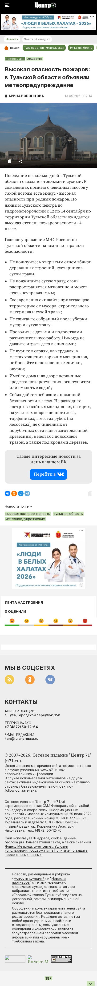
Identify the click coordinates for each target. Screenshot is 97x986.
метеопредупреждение (25, 519)
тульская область (68, 514)
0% (12, 620)
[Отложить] (9, 161)
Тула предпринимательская (44, 47)
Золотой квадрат (37, 39)
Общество (35, 58)
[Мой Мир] (21, 493)
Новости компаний (29, 878)
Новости (12, 39)
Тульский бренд (81, 47)
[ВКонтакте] (7, 493)
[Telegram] (27, 493)
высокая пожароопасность (27, 514)
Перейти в (45, 474)
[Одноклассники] (14, 493)
